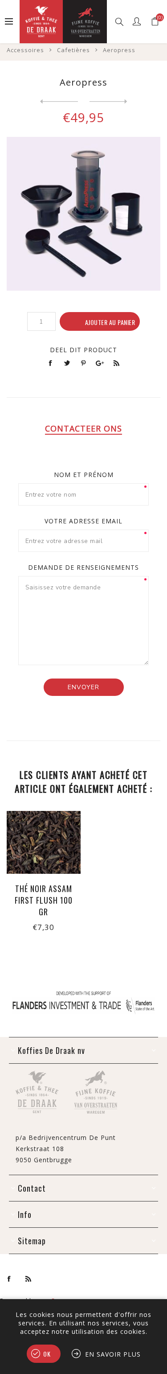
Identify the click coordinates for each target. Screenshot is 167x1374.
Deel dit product (83, 350)
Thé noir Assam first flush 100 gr (44, 900)
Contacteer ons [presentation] (83, 428)
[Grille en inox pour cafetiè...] (108, 101)
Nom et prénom (84, 474)
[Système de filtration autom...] (59, 101)
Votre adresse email (83, 521)
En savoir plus (113, 1354)
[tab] (83, 428)
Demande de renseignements (83, 567)
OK (47, 1353)
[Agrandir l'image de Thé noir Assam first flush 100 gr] (44, 842)
